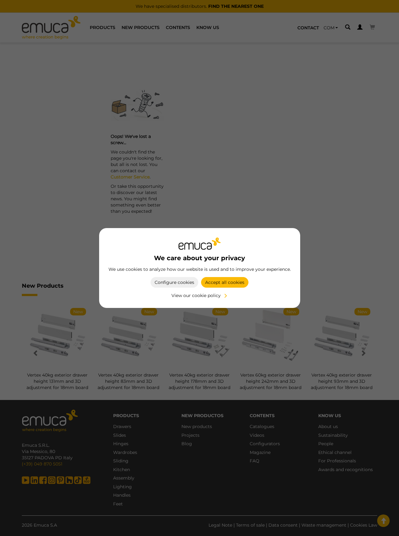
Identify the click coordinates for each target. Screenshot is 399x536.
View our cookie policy (196, 295)
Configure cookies (174, 282)
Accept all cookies (224, 282)
